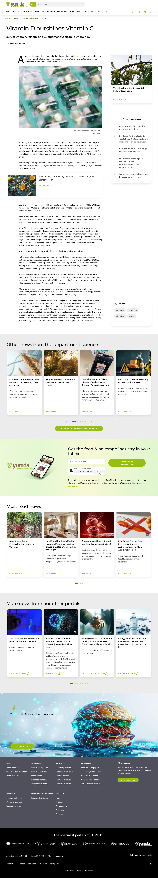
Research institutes (39, 798)
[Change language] (145, 12)
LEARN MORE (22, 746)
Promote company (39, 779)
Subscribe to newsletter (127, 463)
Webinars (60, 810)
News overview (12, 775)
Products (59, 802)
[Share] (139, 12)
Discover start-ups (39, 771)
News (58, 798)
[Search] (82, 4)
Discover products (63, 767)
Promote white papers (90, 779)
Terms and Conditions (26, 863)
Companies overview (39, 783)
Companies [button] (16, 12)
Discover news (12, 767)
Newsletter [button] (101, 12)
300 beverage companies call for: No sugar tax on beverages (133, 175)
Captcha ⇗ (99, 474)
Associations (36, 775)
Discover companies (39, 767)
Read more (73, 486)
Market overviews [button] (44, 12)
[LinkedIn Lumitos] (150, 863)
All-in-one (60, 814)
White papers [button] (61, 12)
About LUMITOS (37, 856)
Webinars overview (14, 806)
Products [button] (28, 12)
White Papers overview (89, 783)
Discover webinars (14, 798)
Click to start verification (89, 471)
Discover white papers (89, 767)
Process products (63, 775)
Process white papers (89, 775)
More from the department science (79, 428)
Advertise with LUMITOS (16, 856)
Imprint (9, 863)
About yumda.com (55, 856)
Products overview (63, 783)
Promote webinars (14, 802)
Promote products (63, 779)
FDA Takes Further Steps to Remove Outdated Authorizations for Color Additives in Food (131, 162)
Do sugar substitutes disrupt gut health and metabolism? (133, 150)
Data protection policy (49, 863)
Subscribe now (128, 780)
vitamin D (79, 56)
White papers (61, 806)
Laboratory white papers (90, 771)
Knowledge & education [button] (81, 12)
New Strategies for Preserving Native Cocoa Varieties (132, 127)
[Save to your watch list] (132, 12)
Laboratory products (64, 771)
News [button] (7, 12)
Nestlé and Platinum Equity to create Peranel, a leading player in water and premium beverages (133, 139)
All (32, 4)
